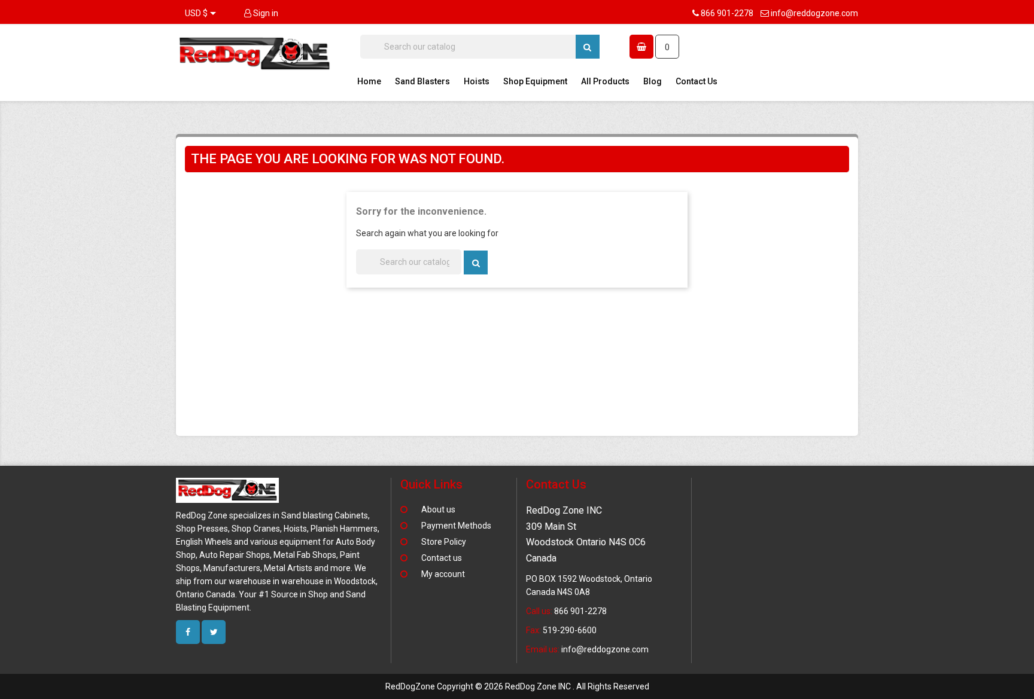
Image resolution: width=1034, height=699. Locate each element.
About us (438, 509)
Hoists (476, 81)
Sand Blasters (422, 81)
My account (443, 574)
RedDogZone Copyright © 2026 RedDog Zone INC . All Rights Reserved (517, 686)
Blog (652, 81)
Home (369, 81)
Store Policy (443, 542)
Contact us (441, 558)
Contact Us (696, 81)
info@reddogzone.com (814, 13)
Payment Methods (456, 525)
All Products (605, 81)
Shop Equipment (535, 81)
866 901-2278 (727, 13)
